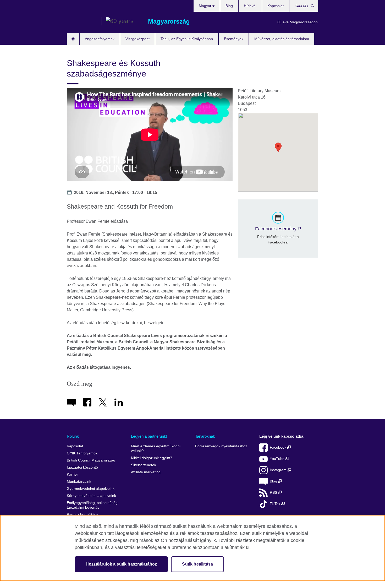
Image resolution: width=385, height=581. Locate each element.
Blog (229, 6)
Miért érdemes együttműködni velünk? (155, 448)
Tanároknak (205, 436)
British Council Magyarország (82, 21)
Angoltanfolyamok (99, 39)
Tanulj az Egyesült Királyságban (187, 39)
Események (233, 39)
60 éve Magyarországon (297, 22)
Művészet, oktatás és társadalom (281, 39)
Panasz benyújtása (82, 515)
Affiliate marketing (146, 472)
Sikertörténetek (143, 465)
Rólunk (73, 436)
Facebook (278, 447)
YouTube (277, 459)
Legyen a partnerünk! (149, 436)
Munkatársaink (79, 482)
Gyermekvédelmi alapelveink (90, 489)
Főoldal (73, 39)
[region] (192, 548)
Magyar (205, 6)
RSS (274, 493)
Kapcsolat (275, 6)
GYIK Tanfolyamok (82, 453)
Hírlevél (250, 6)
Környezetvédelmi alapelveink (91, 496)
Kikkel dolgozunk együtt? (151, 458)
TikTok (275, 504)
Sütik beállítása (197, 564)
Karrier (72, 474)
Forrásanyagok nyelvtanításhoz (221, 446)
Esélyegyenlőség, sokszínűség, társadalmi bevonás (93, 505)
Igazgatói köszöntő (82, 467)
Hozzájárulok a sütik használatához (121, 564)
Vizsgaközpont (137, 39)
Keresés (315, 6)
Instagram (279, 470)
